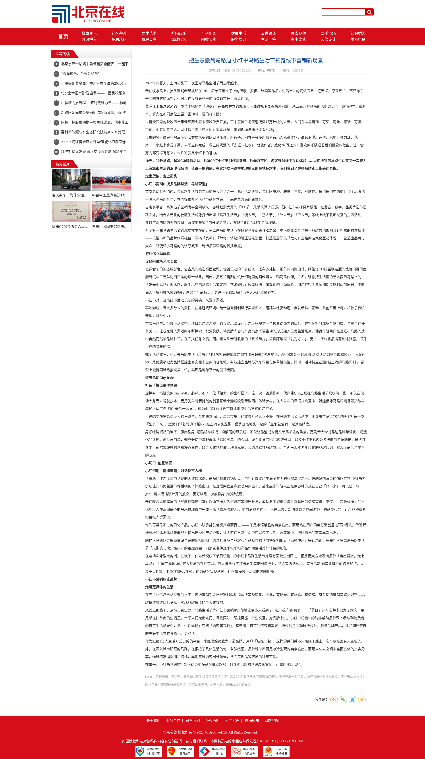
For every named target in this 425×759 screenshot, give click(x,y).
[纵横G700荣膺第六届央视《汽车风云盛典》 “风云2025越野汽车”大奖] (71, 211)
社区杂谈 (119, 33)
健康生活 (238, 33)
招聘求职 (119, 39)
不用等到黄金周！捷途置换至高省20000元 (94, 83)
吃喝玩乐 (178, 33)
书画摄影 (358, 39)
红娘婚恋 (358, 33)
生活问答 (268, 39)
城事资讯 (89, 33)
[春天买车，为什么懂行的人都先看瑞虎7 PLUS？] (71, 180)
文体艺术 (148, 33)
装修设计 (328, 39)
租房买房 (148, 39)
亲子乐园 (208, 33)
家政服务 (178, 39)
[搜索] (369, 12)
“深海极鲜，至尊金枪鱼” (80, 74)
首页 (63, 36)
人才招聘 (232, 720)
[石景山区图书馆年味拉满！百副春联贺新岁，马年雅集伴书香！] (111, 211)
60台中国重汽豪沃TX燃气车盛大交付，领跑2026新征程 (111, 195)
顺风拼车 (89, 39)
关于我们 (153, 720)
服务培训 (238, 39)
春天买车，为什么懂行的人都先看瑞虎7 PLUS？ (71, 195)
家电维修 (298, 39)
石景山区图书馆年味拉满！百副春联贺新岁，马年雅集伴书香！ (111, 227)
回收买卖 (208, 39)
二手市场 (328, 33)
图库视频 (298, 33)
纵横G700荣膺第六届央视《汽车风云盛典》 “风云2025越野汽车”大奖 (71, 227)
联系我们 (193, 720)
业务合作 (173, 720)
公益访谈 (268, 33)
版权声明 (212, 720)
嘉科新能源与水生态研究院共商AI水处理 (93, 132)
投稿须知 (252, 720)
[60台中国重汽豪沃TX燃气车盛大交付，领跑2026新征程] (111, 180)
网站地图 (272, 720)
